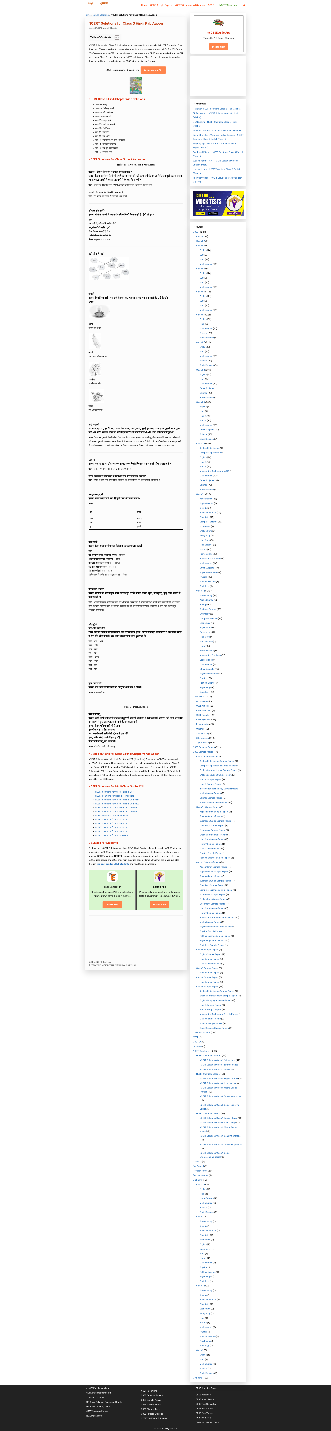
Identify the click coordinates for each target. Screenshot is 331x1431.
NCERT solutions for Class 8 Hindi (111, 815)
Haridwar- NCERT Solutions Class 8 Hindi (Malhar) (217, 108)
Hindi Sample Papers (210, 959)
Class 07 (200, 342)
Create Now (112, 904)
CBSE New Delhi (204, 710)
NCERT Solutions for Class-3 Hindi (111, 835)
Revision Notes (200, 1170)
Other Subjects (207, 388)
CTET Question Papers (97, 1411)
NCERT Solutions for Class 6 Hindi (111, 823)
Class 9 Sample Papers (207, 986)
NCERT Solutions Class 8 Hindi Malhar (218, 1083)
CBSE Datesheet (203, 1394)
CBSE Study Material (99, 965)
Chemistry (205, 517)
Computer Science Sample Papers (216, 890)
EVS (202, 255)
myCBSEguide (98, 3)
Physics (203, 577)
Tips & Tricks (202, 742)
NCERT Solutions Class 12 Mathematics (219, 1064)
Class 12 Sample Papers (208, 862)
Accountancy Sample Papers (213, 867)
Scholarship (202, 733)
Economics (205, 526)
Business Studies (208, 512)
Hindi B (203, 420)
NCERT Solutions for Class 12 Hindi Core (114, 791)
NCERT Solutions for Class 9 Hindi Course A (116, 811)
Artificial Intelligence (210, 448)
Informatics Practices (210, 558)
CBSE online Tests (204, 1408)
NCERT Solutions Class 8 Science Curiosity (220, 1096)
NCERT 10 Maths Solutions (154, 1418)
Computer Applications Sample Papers (218, 765)
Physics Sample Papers (211, 853)
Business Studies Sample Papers (215, 821)
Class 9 (200, 1350)
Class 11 (200, 494)
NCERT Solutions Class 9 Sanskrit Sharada (220, 1136)
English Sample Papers (211, 954)
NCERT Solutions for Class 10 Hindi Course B (117, 799)
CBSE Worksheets (201, 1032)
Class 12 (200, 590)
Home (144, 5)
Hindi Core (205, 540)
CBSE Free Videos (204, 1413)
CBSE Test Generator (206, 1404)
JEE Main (197, 1046)
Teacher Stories (200, 1175)
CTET (195, 1037)
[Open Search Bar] (244, 5)
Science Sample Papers (211, 798)
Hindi (93, 962)
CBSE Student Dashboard (98, 1392)
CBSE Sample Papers (161, 5)
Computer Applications (211, 452)
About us (200, 1422)
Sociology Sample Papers (212, 945)
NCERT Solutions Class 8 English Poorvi (219, 1078)
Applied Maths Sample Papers (214, 811)
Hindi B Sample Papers (210, 784)
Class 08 (200, 370)
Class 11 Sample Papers (208, 807)
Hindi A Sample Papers (210, 779)
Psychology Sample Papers (213, 940)
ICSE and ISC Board (95, 1397)
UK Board (197, 1180)
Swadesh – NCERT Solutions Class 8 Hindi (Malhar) (217, 130)
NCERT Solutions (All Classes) (190, 5)
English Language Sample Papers (216, 775)
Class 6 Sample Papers (207, 949)
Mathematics (206, 264)
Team (216, 1422)
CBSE (211, 5)
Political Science (208, 581)
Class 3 (112, 965)
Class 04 (200, 268)
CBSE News (198, 696)
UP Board (197, 1377)
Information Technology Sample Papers (219, 788)
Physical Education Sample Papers (216, 926)
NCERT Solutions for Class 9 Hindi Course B (116, 807)
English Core (206, 531)
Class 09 (200, 402)
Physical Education (209, 572)
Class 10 (200, 443)
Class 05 (200, 291)
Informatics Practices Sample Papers (218, 917)
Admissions (202, 701)
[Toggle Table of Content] (116, 37)
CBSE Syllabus (203, 719)
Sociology (204, 586)
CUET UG (197, 1041)
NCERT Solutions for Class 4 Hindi (111, 831)
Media (209, 1422)
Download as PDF (153, 70)
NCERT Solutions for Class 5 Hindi (111, 827)
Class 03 (200, 245)
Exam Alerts (202, 724)
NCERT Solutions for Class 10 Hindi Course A (117, 803)
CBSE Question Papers (204, 747)
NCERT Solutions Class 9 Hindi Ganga (218, 1122)
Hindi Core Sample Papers (212, 839)
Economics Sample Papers (212, 830)
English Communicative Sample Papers (218, 770)
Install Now (159, 904)
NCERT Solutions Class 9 (208, 1113)
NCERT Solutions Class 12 (208, 1055)
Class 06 (200, 314)
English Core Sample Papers (213, 834)
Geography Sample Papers (212, 903)
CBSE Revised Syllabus (152, 1414)
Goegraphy (205, 632)
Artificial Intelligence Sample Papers (217, 761)
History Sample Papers (211, 844)
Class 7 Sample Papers (207, 968)
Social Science (207, 337)
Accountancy (206, 498)
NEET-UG (197, 1161)
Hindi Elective (206, 544)
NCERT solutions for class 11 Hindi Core (114, 795)
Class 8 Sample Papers (207, 977)
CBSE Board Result (205, 1399)
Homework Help (203, 1417)
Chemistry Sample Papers (212, 825)
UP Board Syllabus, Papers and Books (104, 1402)
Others (199, 729)
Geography (205, 535)
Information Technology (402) (214, 471)
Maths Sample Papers (210, 793)
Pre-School (198, 1166)
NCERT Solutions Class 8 (208, 1074)
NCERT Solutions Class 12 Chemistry (217, 1060)
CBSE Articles (202, 706)
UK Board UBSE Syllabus (98, 1406)
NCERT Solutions (228, 5)
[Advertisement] (136, 939)
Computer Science (208, 521)
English (203, 250)
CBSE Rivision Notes (151, 1404)
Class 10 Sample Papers (208, 756)
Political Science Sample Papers (215, 857)
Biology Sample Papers (211, 816)
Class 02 (200, 241)
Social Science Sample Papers (214, 802)
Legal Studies (206, 659)
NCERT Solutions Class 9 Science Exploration (221, 1144)
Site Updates (202, 738)
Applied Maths (206, 503)
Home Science (207, 554)
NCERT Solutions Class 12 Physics (216, 1069)
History (203, 549)
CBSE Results (202, 715)
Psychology (205, 687)
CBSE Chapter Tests (150, 1409)
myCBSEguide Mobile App (98, 1388)
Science (203, 333)
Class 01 (200, 236)
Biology (203, 508)
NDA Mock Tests (94, 1415)
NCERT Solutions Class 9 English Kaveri (219, 1118)
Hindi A (203, 416)
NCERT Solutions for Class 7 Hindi (111, 819)
